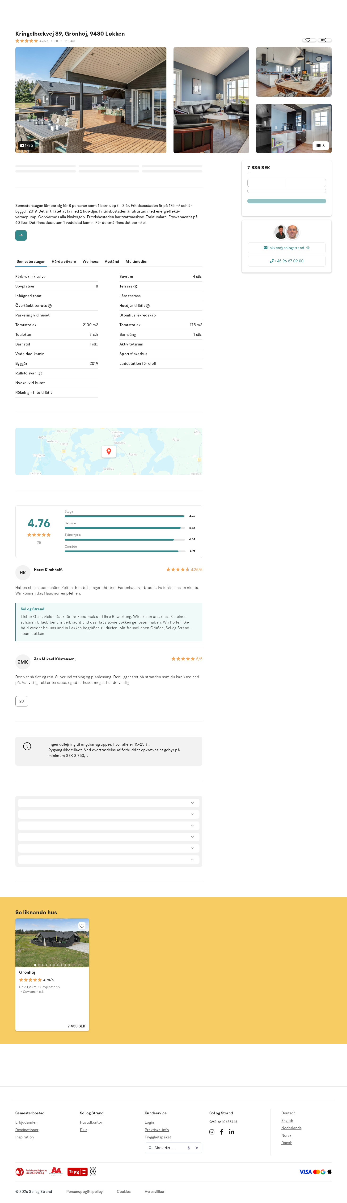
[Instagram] (211, 1132)
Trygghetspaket (158, 1137)
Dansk (286, 1143)
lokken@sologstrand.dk (289, 247)
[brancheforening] (31, 1175)
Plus (83, 1130)
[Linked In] (231, 1132)
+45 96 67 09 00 (289, 261)
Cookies (124, 1191)
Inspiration (24, 1137)
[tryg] (78, 1175)
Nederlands (291, 1128)
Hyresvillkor (155, 1191)
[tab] (35, 965)
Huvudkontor (91, 1122)
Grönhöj (27, 972)
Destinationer (26, 1130)
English (287, 1120)
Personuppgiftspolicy (84, 1191)
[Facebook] (222, 1132)
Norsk (286, 1135)
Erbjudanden (26, 1122)
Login (149, 1122)
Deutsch (288, 1113)
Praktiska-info (157, 1130)
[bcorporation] (94, 1175)
